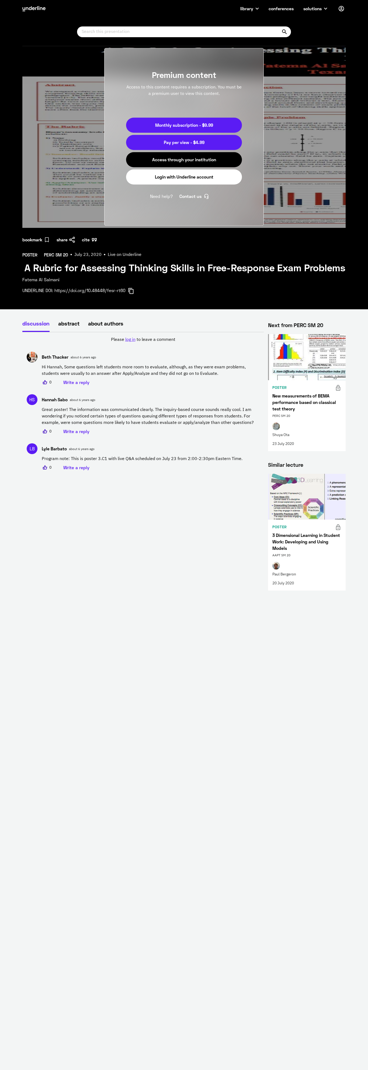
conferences (281, 8)
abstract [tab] (68, 323)
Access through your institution (184, 159)
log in (130, 340)
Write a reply (76, 382)
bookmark (32, 239)
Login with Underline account (184, 176)
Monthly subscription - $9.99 (184, 125)
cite (86, 239)
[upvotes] (45, 382)
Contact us (190, 196)
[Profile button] (341, 8)
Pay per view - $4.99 (184, 142)
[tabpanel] (143, 403)
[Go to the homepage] (34, 8)
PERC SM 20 (308, 325)
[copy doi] (134, 291)
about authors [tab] (105, 323)
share (62, 239)
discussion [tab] (36, 323)
